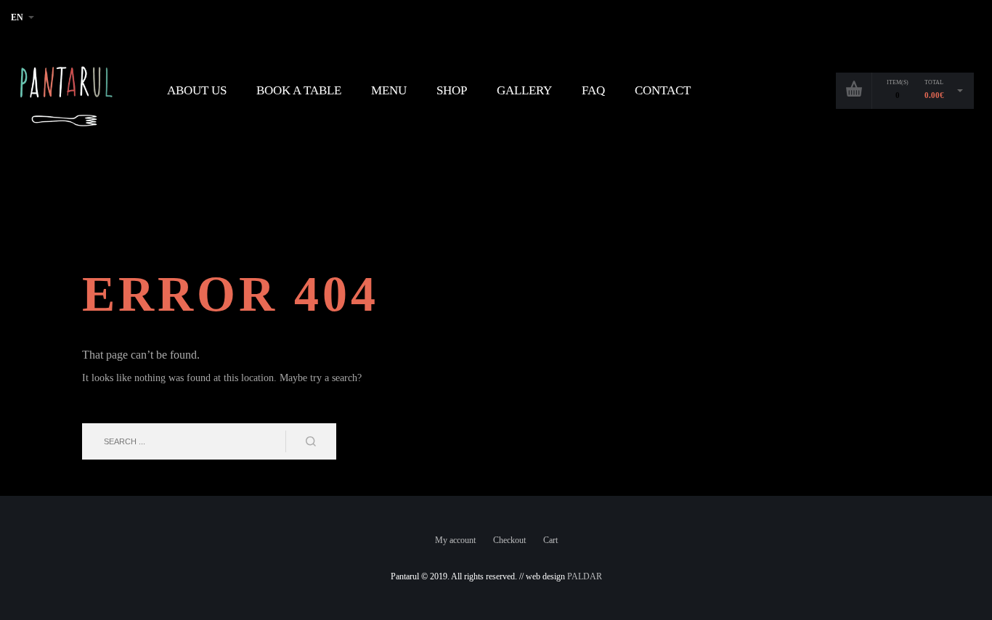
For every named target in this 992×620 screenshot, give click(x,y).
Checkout (509, 540)
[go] (310, 441)
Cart (550, 540)
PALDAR (584, 576)
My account (455, 540)
